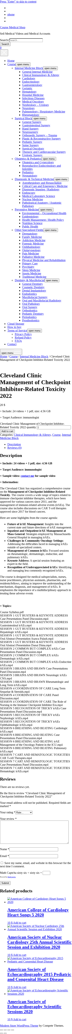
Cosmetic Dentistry (33, 287)
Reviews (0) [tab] (14, 447)
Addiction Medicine (33, 240)
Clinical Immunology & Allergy (40, 75)
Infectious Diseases (33, 98)
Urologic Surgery (32, 155)
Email (4, 856)
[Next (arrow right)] (5, 1033)
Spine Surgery (30, 145)
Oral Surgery (29, 307)
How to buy (14, 327)
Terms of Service (17, 330)
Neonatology (29, 175)
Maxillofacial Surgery (34, 297)
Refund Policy (23, 337)
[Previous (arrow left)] (1, 1033)
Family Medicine (32, 237)
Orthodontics (29, 310)
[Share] (8, 1030)
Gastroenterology (32, 85)
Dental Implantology (34, 290)
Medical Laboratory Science (38, 196)
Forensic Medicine (33, 243)
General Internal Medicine (37, 71)
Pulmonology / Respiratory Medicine (43, 111)
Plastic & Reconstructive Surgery (41, 138)
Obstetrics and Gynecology (38, 162)
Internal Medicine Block (29, 68)
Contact (11, 344)
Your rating (7, 812)
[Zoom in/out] (1, 1030)
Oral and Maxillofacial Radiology (41, 300)
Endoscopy (28, 192)
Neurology (28, 108)
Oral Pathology (31, 303)
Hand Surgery (30, 128)
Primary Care (30, 263)
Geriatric (27, 88)
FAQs (18, 340)
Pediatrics (27, 172)
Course (11, 64)
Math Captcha (8, 872)
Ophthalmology (31, 246)
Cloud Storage (15, 323)
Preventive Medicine (27, 209)
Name (4, 849)
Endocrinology (31, 81)
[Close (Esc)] (12, 1030)
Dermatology (29, 233)
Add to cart (7, 431)
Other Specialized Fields (29, 230)
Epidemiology (30, 216)
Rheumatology (30, 114)
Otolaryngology (31, 250)
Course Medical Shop (12, 27)
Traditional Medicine (34, 276)
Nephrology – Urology (35, 104)
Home (11, 60)
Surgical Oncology (33, 148)
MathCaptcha (12, 877)
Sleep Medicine (31, 270)
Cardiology (28, 78)
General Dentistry (32, 283)
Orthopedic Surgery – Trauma (39, 135)
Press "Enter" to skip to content (18, 1)
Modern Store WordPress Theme (19, 1025)
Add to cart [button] (19, 922)
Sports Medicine (31, 273)
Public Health (30, 226)
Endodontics (29, 293)
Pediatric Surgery (32, 141)
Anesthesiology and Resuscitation (41, 182)
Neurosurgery (30, 132)
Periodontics (29, 317)
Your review (8, 818)
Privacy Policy (23, 334)
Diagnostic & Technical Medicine (34, 179)
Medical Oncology (33, 101)
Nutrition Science (32, 223)
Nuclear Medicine (32, 199)
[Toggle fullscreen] (5, 1030)
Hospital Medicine (33, 95)
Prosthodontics (30, 320)
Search (4, 40)
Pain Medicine (30, 253)
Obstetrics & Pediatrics (28, 158)
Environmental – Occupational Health (44, 213)
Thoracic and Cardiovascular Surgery (44, 151)
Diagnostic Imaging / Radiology (40, 189)
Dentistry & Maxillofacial (29, 280)
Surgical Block (23, 118)
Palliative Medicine (33, 256)
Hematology (29, 91)
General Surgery (31, 122)
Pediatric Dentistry (33, 313)
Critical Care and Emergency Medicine (45, 186)
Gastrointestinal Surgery (36, 125)
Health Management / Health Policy (43, 219)
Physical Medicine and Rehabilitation (44, 260)
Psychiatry (28, 266)
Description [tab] (14, 444)
